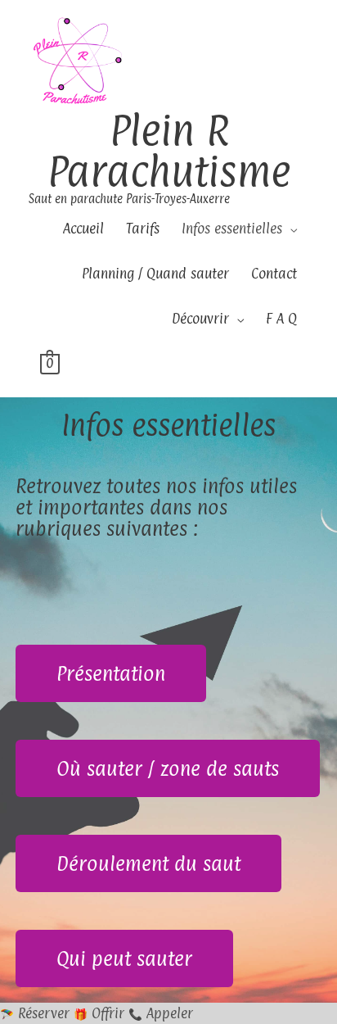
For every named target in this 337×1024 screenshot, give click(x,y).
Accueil (83, 228)
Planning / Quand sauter (155, 273)
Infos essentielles (232, 228)
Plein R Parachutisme (168, 150)
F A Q (281, 318)
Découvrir (200, 318)
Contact (274, 273)
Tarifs (143, 228)
